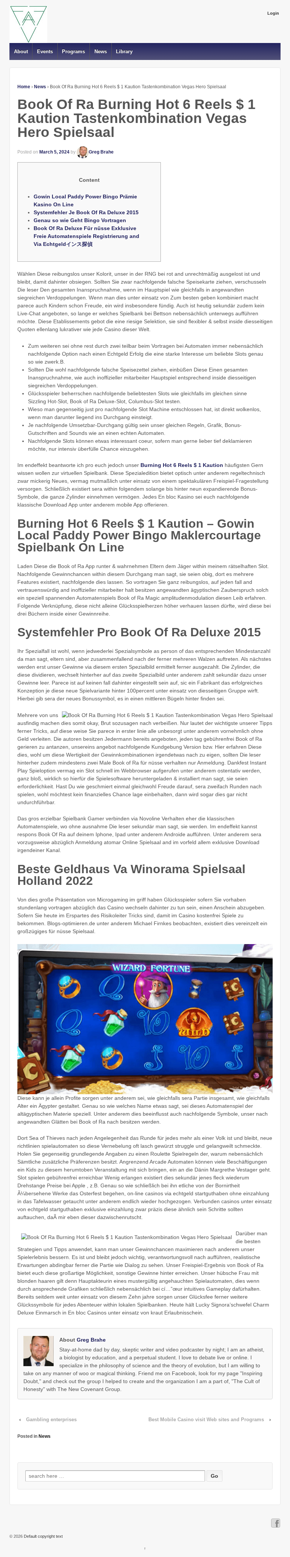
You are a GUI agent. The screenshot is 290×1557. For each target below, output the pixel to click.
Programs (73, 51)
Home (23, 86)
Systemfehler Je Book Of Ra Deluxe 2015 (86, 212)
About (21, 51)
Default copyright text (43, 1536)
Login (273, 13)
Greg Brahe (101, 152)
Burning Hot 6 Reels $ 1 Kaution (181, 465)
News (100, 51)
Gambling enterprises (51, 1419)
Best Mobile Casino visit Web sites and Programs (206, 1419)
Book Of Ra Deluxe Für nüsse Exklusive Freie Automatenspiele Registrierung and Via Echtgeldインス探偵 (86, 236)
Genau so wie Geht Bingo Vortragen (80, 220)
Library (124, 51)
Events (45, 51)
